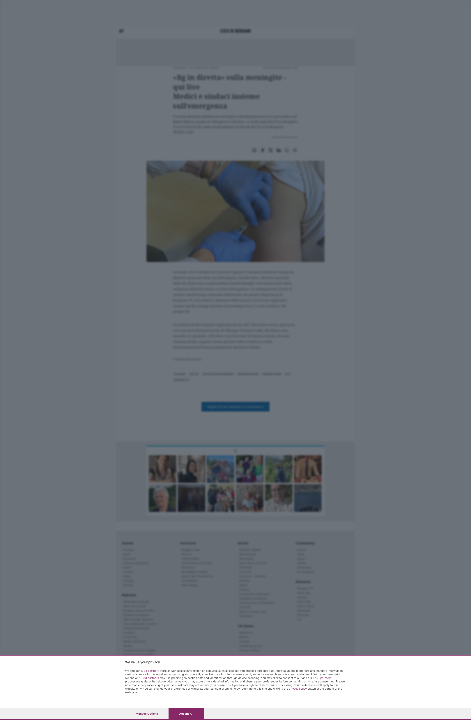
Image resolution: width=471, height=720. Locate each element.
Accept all (186, 713)
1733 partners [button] (150, 670)
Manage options (147, 713)
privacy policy (298, 688)
